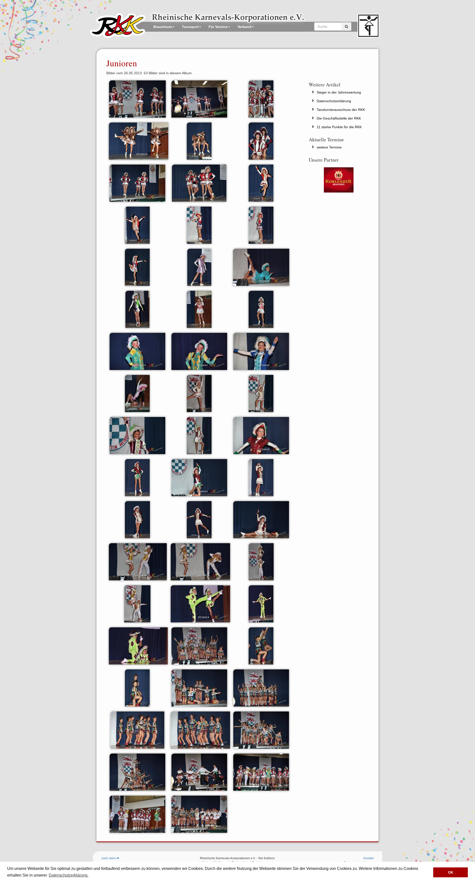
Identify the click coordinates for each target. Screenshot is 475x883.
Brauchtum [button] (162, 27)
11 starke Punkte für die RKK (339, 127)
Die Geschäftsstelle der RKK (339, 118)
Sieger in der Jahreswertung (339, 92)
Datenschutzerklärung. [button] (68, 875)
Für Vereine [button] (218, 27)
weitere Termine (329, 147)
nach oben (109, 858)
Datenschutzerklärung (334, 101)
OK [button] (450, 872)
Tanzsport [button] (190, 27)
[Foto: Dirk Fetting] (137, 98)
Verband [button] (244, 27)
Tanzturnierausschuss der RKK (341, 110)
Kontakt (368, 858)
